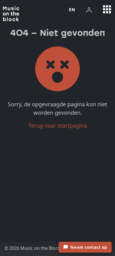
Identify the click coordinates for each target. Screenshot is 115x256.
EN (72, 9)
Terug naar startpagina (57, 125)
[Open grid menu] (107, 9)
